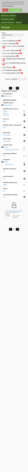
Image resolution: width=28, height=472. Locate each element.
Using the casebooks (7, 22)
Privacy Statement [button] (7, 6)
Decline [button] (5, 10)
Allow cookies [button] (15, 10)
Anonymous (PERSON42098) (14, 211)
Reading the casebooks (8, 15)
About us (18, 22)
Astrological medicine (7, 19)
